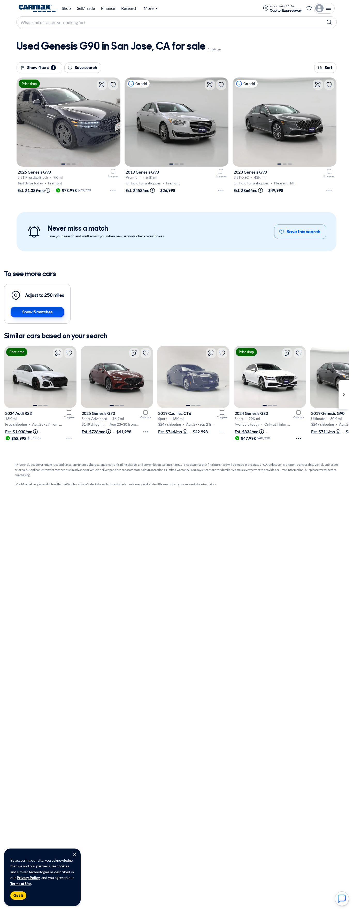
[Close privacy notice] (75, 854)
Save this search (303, 232)
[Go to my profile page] (324, 8)
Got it (18, 895)
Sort (328, 67)
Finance (108, 8)
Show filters (40, 67)
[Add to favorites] (113, 85)
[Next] (114, 122)
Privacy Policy (28, 877)
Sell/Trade (86, 8)
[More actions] (112, 190)
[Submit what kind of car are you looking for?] (329, 22)
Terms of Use (20, 883)
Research (129, 8)
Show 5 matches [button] (37, 312)
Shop (66, 8)
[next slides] (344, 395)
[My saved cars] (309, 8)
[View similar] (102, 85)
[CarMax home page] (37, 8)
